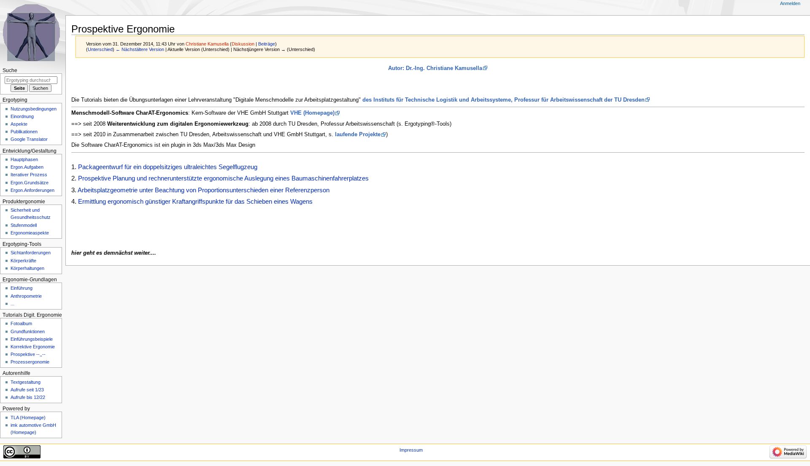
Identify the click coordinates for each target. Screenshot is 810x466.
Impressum (411, 450)
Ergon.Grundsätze (30, 182)
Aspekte (19, 124)
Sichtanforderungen (31, 252)
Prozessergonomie (30, 361)
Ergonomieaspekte (30, 232)
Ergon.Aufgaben (27, 167)
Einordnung (22, 116)
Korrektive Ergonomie (33, 346)
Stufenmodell (24, 225)
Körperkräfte (23, 260)
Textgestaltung (25, 382)
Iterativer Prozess (29, 174)
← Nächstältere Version (140, 49)
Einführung (21, 288)
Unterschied (100, 49)
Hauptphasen (24, 159)
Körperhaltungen (27, 268)
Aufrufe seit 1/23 (27, 389)
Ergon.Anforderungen (32, 190)
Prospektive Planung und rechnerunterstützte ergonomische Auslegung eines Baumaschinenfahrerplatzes (223, 178)
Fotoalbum (21, 323)
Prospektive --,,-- (28, 354)
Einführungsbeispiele (32, 339)
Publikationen (24, 131)
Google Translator (29, 139)
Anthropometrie (26, 296)
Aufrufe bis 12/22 (28, 397)
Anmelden (790, 3)
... (12, 303)
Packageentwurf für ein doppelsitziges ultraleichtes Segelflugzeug (167, 166)
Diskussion (243, 43)
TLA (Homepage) (28, 417)
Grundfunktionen (28, 331)
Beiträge (266, 43)
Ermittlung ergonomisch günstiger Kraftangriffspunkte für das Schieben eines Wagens (195, 201)
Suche (10, 70)
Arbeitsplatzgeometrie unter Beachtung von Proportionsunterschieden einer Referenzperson (203, 190)
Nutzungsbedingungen (34, 108)
